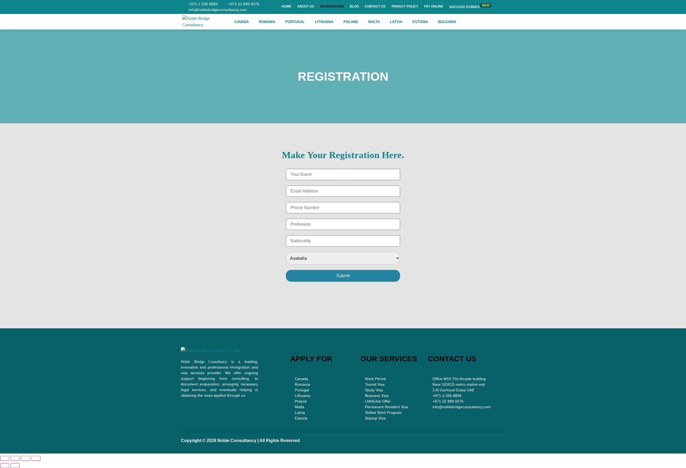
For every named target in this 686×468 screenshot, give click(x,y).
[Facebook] (475, 442)
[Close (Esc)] (35, 458)
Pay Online (433, 6)
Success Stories (469, 6)
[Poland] (322, 401)
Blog (354, 6)
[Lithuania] (322, 396)
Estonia (420, 22)
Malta (374, 22)
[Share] (25, 458)
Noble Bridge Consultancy (204, 362)
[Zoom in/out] (4, 458)
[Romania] (322, 384)
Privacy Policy (405, 6)
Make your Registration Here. (343, 155)
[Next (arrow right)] (15, 465)
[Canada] (322, 379)
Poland (351, 22)
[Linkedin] (499, 442)
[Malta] (322, 407)
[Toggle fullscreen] (15, 458)
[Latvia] (322, 412)
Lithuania (324, 22)
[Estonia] (322, 418)
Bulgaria (447, 22)
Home (286, 6)
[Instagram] (487, 442)
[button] (242, 22)
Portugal (295, 22)
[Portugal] (322, 390)
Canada (241, 22)
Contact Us (375, 6)
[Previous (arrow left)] (4, 465)
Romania (267, 22)
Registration (332, 6)
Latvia (396, 22)
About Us (305, 6)
